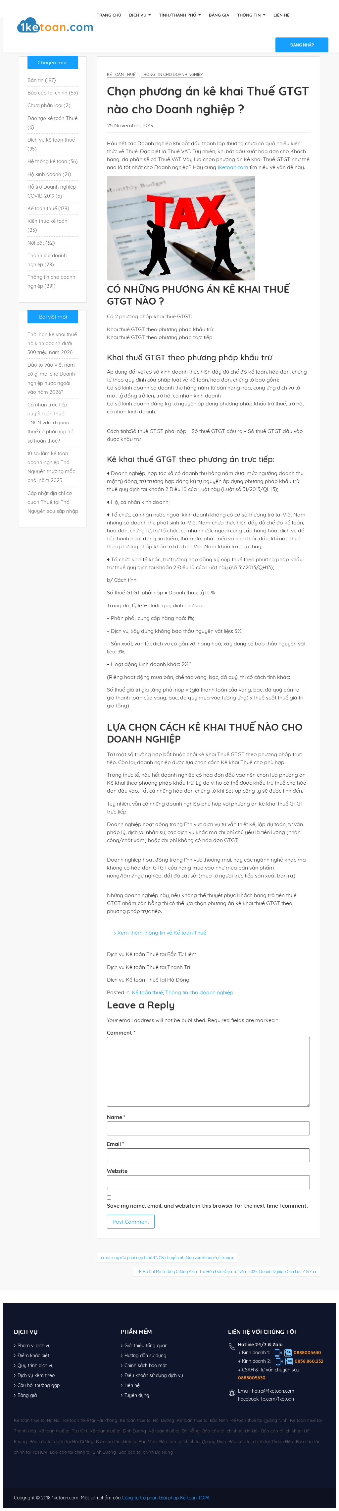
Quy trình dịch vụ (36, 1365)
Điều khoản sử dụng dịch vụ (153, 1375)
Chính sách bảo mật (145, 1365)
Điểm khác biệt (33, 1356)
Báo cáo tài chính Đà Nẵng (146, 1452)
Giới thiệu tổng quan (146, 1346)
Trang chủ (109, 15)
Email (115, 1144)
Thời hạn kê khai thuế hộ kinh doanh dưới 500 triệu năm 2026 (52, 343)
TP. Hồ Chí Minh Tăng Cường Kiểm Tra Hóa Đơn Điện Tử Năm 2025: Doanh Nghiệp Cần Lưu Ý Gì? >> (226, 1271)
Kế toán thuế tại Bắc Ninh (202, 1420)
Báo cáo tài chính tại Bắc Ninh (126, 1441)
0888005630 (307, 1353)
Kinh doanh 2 (256, 1361)
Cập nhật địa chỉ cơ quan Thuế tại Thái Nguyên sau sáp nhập (52, 502)
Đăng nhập (302, 45)
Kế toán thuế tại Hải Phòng (90, 1420)
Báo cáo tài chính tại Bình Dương (83, 1452)
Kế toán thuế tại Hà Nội (37, 1420)
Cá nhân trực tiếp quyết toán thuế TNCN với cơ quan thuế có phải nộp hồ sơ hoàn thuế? (50, 422)
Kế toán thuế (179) (48, 208)
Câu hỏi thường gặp (39, 1385)
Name (116, 1117)
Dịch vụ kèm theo (36, 1375)
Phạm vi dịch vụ (34, 1346)
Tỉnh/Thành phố (178, 15)
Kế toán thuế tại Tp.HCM (63, 1430)
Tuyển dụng (136, 1395)
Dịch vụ (138, 15)
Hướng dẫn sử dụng (145, 1356)
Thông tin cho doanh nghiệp (172, 74)
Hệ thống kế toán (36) (52, 161)
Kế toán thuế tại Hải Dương (147, 1420)
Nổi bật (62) (41, 243)
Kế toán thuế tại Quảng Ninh (258, 1420)
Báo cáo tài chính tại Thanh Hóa (260, 1441)
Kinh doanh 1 (255, 1353)
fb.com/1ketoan (277, 1399)
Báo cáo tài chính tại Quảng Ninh (192, 1441)
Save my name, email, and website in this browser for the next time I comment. (207, 1205)
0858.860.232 (309, 1361)
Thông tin (249, 15)
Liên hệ (281, 15)
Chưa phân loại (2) (49, 105)
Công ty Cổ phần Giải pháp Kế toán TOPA (166, 1498)
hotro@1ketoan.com (273, 1391)
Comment (121, 1032)
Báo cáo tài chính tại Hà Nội (230, 1430)
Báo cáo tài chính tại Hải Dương (61, 1441)
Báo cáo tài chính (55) (52, 93)
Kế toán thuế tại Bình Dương (118, 1430)
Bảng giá (219, 15)
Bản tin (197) (41, 80)
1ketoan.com (233, 167)
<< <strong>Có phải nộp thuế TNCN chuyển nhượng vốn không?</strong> (166, 1257)
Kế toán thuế (121, 74)
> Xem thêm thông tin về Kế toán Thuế (160, 932)
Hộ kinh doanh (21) (49, 174)
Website (117, 1171)
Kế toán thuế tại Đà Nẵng (174, 1430)
